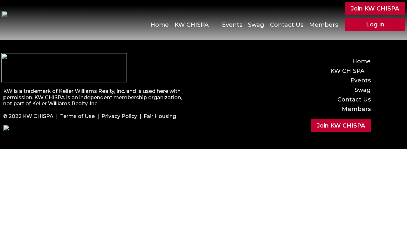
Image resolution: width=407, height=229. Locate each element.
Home (159, 24)
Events (232, 24)
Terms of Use (77, 116)
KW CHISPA (192, 24)
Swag (256, 24)
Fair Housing (160, 116)
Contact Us (286, 24)
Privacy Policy (119, 116)
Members (323, 24)
